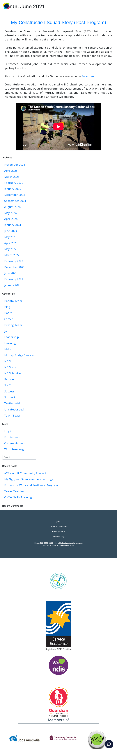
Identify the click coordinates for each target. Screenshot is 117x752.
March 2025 (11, 176)
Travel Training (14, 491)
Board (8, 313)
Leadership (11, 337)
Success (9, 391)
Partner (9, 379)
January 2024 (12, 225)
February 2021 (13, 279)
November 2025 (14, 164)
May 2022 (10, 249)
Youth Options (17, 6)
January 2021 (12, 285)
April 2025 (10, 170)
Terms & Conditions (58, 526)
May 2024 (10, 213)
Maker (8, 349)
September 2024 (15, 201)
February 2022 (13, 261)
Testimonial (12, 403)
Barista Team (13, 301)
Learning (10, 343)
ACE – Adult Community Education (26, 473)
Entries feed (12, 437)
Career (8, 319)
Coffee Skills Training (18, 497)
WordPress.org (14, 449)
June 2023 (10, 231)
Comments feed (14, 443)
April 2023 (10, 243)
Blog (7, 307)
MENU (106, 1)
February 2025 (13, 183)
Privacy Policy (58, 531)
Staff (7, 385)
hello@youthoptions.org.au (71, 543)
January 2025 (12, 189)
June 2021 (10, 273)
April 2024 (10, 219)
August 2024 (12, 207)
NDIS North (11, 367)
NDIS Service (12, 373)
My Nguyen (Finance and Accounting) (28, 479)
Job (6, 331)
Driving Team (13, 325)
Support (9, 397)
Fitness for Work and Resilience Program (31, 485)
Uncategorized (14, 409)
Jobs (58, 521)
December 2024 (14, 195)
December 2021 (14, 267)
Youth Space (12, 415)
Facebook (88, 76)
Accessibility (58, 536)
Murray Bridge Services (19, 355)
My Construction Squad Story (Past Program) (58, 22)
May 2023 (10, 237)
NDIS (7, 361)
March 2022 (11, 255)
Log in (8, 431)
